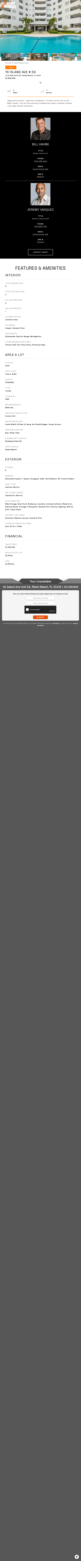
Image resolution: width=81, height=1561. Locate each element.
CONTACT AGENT (40, 252)
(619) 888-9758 (40, 227)
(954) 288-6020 (40, 161)
